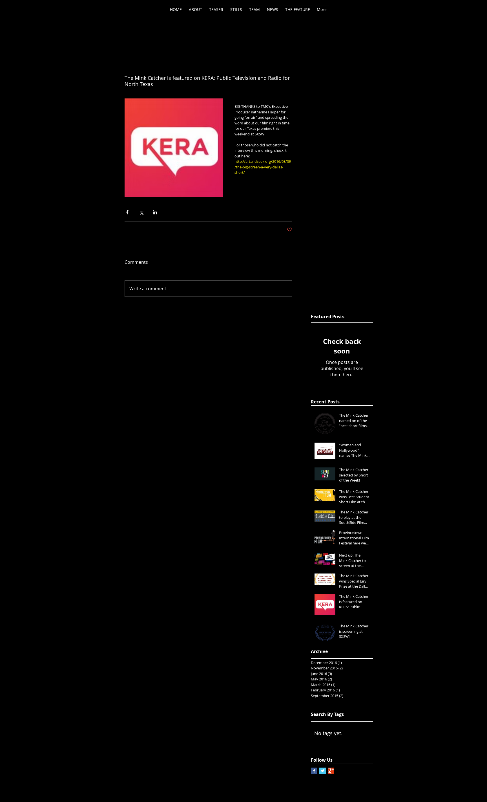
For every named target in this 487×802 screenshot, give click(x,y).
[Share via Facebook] (127, 212)
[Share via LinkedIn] (155, 212)
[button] (255, 7)
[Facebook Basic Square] (314, 771)
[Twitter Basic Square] (322, 771)
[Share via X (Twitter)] (141, 212)
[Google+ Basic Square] (331, 771)
